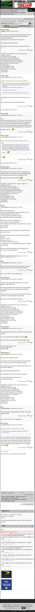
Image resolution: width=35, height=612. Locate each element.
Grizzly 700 (4, 113)
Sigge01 (3, 517)
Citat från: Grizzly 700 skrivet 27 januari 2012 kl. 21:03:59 (14, 140)
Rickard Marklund (15, 12)
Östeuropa (7, 257)
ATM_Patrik (4, 75)
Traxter (3, 563)
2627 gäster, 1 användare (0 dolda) (11, 514)
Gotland (25, 255)
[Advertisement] (17, 473)
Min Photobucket (4, 451)
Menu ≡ (31, 10)
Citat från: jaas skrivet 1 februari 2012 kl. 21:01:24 (12, 428)
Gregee (3, 559)
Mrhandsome (4, 534)
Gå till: (21, 504)
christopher (4, 555)
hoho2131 (3, 542)
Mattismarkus (5, 30)
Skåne (2, 257)
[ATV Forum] (7, 7)
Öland (21, 255)
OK (23, 608)
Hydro (3, 205)
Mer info (28, 608)
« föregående (27, 18)
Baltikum (12, 257)
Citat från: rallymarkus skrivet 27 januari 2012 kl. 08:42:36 (14, 80)
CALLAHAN (5, 327)
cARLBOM (22, 12)
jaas (2, 261)
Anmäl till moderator (22, 50)
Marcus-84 (4, 423)
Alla (8, 23)
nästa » (32, 18)
